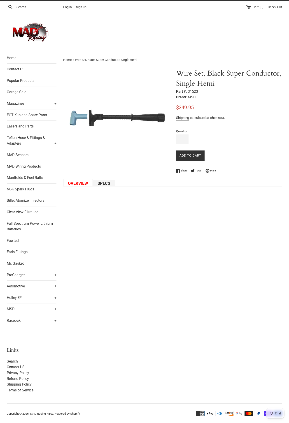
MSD (31, 309)
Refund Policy (18, 379)
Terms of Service (20, 390)
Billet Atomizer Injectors (25, 200)
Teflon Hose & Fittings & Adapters (31, 141)
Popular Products (20, 81)
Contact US (16, 69)
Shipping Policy (19, 384)
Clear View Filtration (23, 212)
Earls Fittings (17, 252)
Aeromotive (31, 286)
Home (11, 58)
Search (12, 361)
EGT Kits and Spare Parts (27, 115)
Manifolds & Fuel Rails (25, 178)
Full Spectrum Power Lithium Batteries (30, 226)
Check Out (275, 7)
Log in (67, 7)
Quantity (181, 131)
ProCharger (31, 275)
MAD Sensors (17, 155)
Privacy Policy (18, 373)
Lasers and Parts (20, 126)
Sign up (81, 7)
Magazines (31, 103)
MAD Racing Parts (41, 413)
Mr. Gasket (15, 263)
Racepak (31, 320)
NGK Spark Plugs (20, 189)
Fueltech (13, 240)
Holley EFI (31, 298)
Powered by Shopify (67, 413)
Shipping (182, 118)
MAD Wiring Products (24, 166)
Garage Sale (16, 92)
